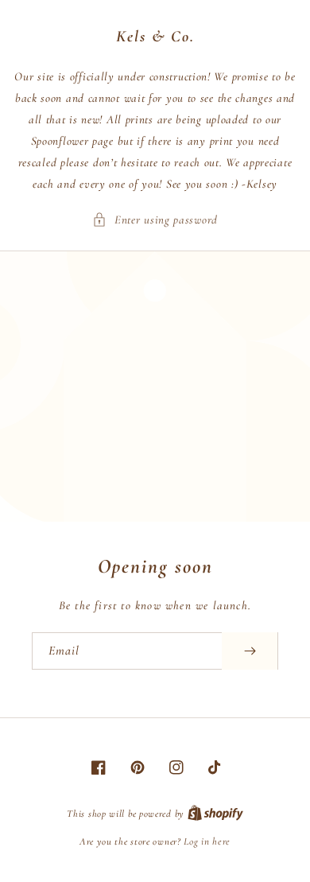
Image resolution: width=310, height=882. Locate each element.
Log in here (207, 841)
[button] (155, 220)
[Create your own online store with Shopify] (215, 813)
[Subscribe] (249, 651)
